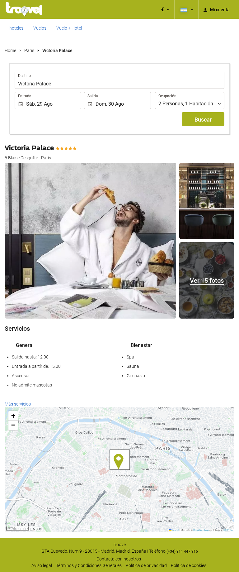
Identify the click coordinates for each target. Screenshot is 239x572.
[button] (165, 9)
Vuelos (39, 28)
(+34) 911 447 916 (182, 551)
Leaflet (175, 530)
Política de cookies (188, 565)
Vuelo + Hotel (69, 28)
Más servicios (18, 403)
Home (10, 50)
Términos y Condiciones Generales (89, 565)
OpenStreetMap (201, 530)
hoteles (16, 28)
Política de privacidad (146, 565)
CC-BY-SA (228, 530)
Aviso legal (41, 565)
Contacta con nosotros (118, 558)
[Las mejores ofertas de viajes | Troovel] (24, 9)
